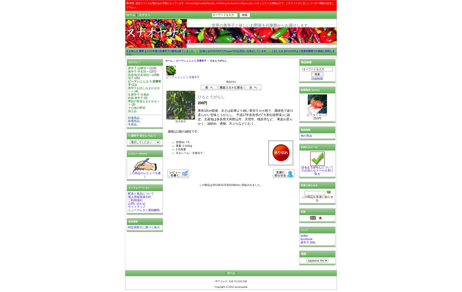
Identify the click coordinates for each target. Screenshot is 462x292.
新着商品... (135, 121)
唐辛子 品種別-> (138, 68)
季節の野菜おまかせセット (144, 103)
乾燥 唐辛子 (135, 98)
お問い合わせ (136, 203)
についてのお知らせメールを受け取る (317, 171)
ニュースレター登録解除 (144, 210)
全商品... (133, 124)
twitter (304, 235)
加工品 (132, 111)
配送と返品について (141, 193)
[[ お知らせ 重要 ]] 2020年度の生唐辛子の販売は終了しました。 (161, 51)
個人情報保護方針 (139, 197)
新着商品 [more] (310, 90)
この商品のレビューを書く (145, 174)
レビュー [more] (137, 153)
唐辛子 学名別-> (138, 71)
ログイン (145, 14)
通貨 (303, 253)
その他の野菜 (136, 108)
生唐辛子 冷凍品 (138, 94)
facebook (307, 239)
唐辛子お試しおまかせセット (144, 89)
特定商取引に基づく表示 (144, 227)
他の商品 (306, 135)
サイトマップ (136, 206)
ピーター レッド (317, 115)
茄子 (131, 78)
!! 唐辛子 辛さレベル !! (142, 135)
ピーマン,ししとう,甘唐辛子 (191, 60)
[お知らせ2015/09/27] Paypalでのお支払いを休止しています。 (234, 51)
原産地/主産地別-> (140, 75)
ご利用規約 (135, 200)
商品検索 (306, 62)
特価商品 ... (135, 118)
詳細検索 (317, 78)
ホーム (131, 14)
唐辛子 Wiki (308, 242)
